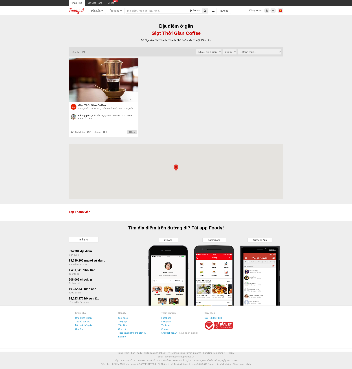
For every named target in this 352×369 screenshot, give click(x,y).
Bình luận (79, 132)
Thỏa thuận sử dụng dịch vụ (132, 333)
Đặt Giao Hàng (94, 3)
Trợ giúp (122, 321)
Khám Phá (77, 3)
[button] (176, 168)
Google (165, 329)
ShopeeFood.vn (169, 333)
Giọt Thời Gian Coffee (92, 105)
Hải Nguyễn (84, 115)
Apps (225, 10)
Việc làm (122, 325)
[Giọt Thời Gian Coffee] (103, 80)
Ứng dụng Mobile (84, 318)
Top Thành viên (79, 211)
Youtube (165, 325)
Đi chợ (111, 3)
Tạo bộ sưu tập (82, 321)
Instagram (166, 321)
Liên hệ (122, 336)
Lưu (133, 132)
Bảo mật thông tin (84, 325)
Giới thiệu (123, 318)
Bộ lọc (196, 10)
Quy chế (122, 329)
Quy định (79, 329)
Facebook (166, 318)
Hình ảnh (96, 132)
